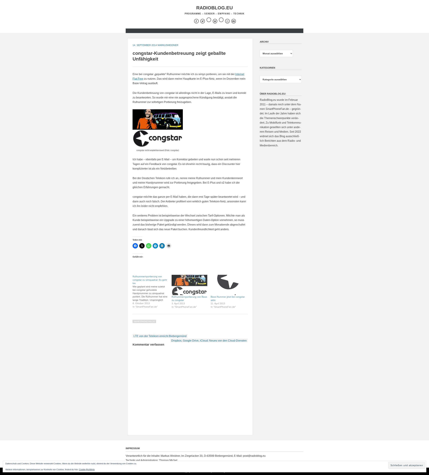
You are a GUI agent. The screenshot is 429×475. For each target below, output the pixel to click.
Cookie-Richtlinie (87, 469)
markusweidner (168, 45)
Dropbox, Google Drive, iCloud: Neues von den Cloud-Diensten (209, 340)
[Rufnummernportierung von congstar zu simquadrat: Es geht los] (152, 291)
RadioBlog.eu (214, 7)
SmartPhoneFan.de (144, 321)
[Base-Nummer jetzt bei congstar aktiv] (228, 285)
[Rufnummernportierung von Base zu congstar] (189, 285)
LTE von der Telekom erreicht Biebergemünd (160, 336)
